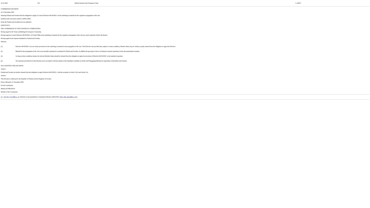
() (84, 35)
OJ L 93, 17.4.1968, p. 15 (11, 97)
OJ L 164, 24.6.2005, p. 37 (68, 97)
